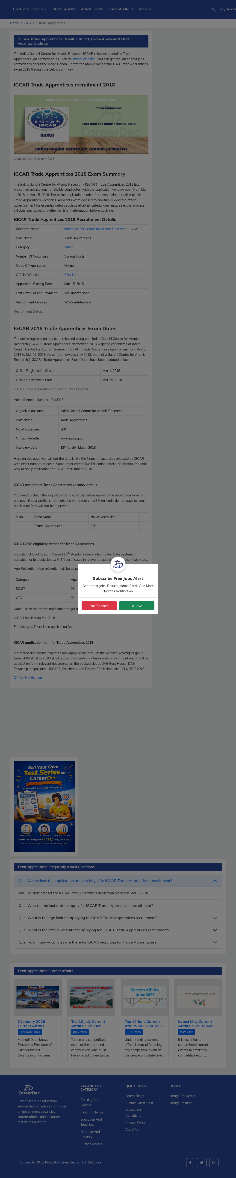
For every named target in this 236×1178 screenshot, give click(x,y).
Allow (137, 605)
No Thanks (99, 605)
